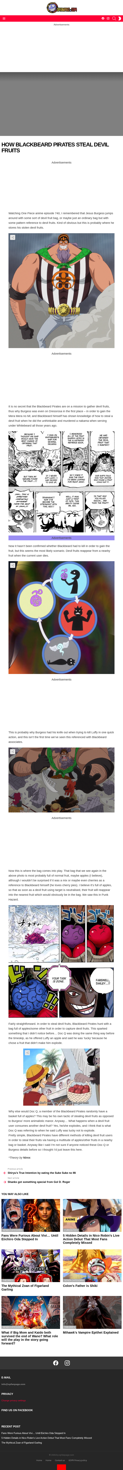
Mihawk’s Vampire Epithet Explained (91, 1332)
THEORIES (8, 1280)
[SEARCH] (114, 18)
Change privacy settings (13, 1400)
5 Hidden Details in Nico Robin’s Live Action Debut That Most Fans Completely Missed (91, 1239)
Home (39, 1460)
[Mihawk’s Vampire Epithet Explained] (92, 1312)
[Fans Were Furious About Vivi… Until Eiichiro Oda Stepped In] (30, 1215)
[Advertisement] (61, 48)
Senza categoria (12, 1230)
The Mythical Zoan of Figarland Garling (21, 1442)
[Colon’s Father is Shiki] (92, 1265)
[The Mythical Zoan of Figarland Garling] (30, 1265)
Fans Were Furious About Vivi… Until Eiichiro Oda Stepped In (29, 1237)
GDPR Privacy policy (78, 1460)
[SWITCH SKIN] (120, 18)
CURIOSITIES (71, 1230)
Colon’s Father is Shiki (80, 1286)
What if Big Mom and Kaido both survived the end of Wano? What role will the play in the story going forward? (29, 1338)
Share (12, 237)
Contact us (60, 1460)
